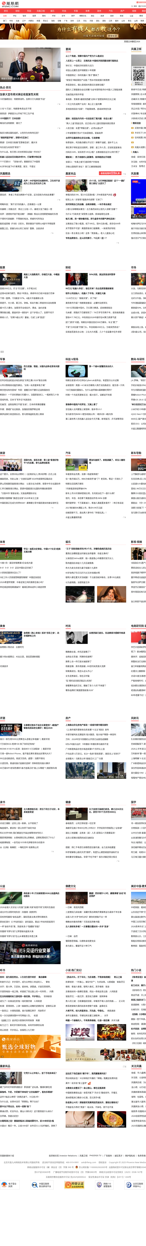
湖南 (104, 21)
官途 (107, 986)
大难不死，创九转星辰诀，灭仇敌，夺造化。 (86, 1010)
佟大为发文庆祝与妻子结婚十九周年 (82, 567)
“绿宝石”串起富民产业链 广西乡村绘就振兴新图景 (88, 80)
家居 (121, 16)
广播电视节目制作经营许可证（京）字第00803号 (75, 1172)
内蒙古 (31, 21)
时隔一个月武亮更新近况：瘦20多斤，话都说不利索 (89, 394)
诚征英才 (118, 1155)
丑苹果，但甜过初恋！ (10, 1116)
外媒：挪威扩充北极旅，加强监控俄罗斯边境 (20, 409)
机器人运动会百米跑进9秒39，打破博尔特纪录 (20, 156)
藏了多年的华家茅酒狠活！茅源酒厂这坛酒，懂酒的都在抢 (26, 1087)
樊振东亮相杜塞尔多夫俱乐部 (14, 78)
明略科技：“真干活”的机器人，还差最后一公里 (20, 204)
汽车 (111, 10)
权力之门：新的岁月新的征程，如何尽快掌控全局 (22, 1025)
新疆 (38, 21)
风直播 (135, 173)
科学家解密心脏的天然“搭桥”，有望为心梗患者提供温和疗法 (92, 852)
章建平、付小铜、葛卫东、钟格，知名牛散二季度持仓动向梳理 (28, 302)
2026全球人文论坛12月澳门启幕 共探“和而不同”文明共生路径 (27, 907)
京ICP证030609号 (42, 1172)
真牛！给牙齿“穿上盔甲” (76, 1083)
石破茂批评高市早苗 (75, 94)
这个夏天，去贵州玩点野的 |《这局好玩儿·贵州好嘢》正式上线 (28, 474)
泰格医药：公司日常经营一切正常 (81, 823)
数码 (44, 16)
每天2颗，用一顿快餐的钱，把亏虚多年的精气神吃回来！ (91, 219)
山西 (136, 21)
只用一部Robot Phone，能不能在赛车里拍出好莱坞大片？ (26, 753)
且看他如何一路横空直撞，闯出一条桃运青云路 (87, 991)
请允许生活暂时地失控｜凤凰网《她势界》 (19, 912)
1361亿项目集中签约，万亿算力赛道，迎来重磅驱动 (89, 307)
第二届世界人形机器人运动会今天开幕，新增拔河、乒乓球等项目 (94, 418)
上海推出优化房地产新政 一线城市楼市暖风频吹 (87, 724)
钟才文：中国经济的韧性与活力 (80, 65)
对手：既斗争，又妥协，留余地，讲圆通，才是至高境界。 (26, 986)
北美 (17, 21)
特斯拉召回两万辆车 (75, 483)
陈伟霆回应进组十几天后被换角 (80, 563)
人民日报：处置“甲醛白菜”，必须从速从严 (84, 128)
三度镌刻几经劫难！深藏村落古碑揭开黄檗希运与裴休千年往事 (93, 912)
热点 (2, 87)
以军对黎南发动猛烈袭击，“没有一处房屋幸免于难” (22, 385)
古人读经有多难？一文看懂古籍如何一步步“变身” (87, 926)
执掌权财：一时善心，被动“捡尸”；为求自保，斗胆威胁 (90, 981)
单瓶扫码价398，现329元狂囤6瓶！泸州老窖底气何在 (89, 195)
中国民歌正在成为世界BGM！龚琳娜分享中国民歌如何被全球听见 (29, 502)
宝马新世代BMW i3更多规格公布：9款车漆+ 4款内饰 (89, 414)
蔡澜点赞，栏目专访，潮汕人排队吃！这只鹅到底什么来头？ (27, 1111)
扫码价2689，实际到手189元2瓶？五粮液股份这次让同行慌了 (93, 152)
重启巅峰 (42, 977)
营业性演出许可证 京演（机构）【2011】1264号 (109, 1177)
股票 (34, 16)
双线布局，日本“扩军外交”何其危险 (15, 399)
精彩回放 (137, 123)
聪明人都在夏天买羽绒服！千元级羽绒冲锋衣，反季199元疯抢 (93, 577)
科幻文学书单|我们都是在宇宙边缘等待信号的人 (21, 832)
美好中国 (136, 886)
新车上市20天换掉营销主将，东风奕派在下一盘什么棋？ (91, 493)
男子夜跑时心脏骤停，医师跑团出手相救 (93, 157)
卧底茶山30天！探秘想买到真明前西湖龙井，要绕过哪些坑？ (92, 1102)
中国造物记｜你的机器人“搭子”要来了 (82, 75)
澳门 (4, 21)
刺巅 (38, 1020)
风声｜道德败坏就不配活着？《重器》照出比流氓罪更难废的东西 (29, 214)
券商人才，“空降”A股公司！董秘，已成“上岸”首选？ (23, 317)
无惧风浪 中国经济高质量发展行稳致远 (101, 60)
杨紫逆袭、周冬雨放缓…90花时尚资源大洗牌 (85, 666)
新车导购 (136, 453)
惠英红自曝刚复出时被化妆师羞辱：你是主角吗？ (88, 553)
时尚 (64, 10)
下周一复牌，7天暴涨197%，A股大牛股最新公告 (21, 298)
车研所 (141, 359)
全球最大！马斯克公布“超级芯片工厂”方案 (84, 758)
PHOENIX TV (95, 1155)
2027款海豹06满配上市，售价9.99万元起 (84, 507)
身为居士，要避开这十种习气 (79, 945)
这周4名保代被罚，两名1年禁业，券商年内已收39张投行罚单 (27, 293)
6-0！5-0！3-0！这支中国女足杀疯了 (16, 567)
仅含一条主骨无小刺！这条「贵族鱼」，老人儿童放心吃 (90, 233)
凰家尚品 (71, 173)
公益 (131, 16)
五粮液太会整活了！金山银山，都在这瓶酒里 (86, 1088)
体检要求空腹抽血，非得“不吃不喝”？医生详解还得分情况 (91, 856)
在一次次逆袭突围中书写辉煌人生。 (16, 1015)
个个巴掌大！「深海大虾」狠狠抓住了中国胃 (20, 161)
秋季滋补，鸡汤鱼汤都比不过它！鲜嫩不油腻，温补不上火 (92, 142)
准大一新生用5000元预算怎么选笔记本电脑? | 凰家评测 (25, 739)
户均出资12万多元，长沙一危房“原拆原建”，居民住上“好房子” (93, 753)
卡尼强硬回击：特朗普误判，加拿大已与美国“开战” (22, 99)
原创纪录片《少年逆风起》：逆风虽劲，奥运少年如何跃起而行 (27, 921)
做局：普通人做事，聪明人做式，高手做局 (85, 986)
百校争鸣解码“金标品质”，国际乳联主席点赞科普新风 (23, 916)
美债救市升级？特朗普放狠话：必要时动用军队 (87, 302)
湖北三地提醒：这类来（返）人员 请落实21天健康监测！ (91, 832)
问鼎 (51, 991)
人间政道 (38, 1001)
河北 (85, 21)
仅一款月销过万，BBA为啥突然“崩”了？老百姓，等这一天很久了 (94, 478)
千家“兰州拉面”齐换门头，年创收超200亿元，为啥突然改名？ (93, 327)
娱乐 (52, 10)
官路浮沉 (121, 981)
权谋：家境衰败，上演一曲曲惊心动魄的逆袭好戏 (22, 1006)
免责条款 (142, 1155)
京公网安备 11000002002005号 (93, 1167)
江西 (110, 21)
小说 (68, 970)
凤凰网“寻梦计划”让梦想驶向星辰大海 (16, 931)
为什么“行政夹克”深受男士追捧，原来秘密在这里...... (89, 214)
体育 (88, 10)
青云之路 (118, 977)
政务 (99, 10)
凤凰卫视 (41, 10)
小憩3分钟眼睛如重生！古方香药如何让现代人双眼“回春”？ (92, 209)
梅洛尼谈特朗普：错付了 (11, 123)
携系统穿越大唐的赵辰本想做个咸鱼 (82, 1006)
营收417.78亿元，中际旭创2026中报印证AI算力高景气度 (91, 317)
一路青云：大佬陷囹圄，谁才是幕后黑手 (18, 1010)
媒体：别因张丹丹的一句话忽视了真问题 (84, 118)
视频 (134, 10)
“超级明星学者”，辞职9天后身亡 (14, 137)
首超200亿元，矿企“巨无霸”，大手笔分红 (18, 288)
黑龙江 (45, 21)
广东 (65, 21)
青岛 (129, 21)
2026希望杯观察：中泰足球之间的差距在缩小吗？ (22, 582)
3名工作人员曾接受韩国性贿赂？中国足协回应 (20, 577)
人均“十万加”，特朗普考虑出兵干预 (15, 108)
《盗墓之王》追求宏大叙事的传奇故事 (17, 1020)
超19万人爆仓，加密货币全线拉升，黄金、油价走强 (23, 307)
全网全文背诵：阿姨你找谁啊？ (80, 656)
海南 (53, 21)
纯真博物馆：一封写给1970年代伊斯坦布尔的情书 (22, 842)
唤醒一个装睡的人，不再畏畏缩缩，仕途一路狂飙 (88, 1020)
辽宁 (24, 21)
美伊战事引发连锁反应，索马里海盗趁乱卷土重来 (22, 414)
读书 (63, 16)
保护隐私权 (130, 1155)
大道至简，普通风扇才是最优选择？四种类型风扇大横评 (25, 763)
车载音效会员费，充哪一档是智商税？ (83, 474)
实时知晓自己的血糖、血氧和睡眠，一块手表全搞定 (88, 204)
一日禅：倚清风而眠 (75, 907)
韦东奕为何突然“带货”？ (10, 147)
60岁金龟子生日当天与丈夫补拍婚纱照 (83, 572)
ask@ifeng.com (88, 1162)
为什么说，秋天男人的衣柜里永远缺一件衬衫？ (21, 152)
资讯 (6, 10)
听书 (2, 970)
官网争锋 (103, 996)
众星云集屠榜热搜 (74, 517)
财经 (18, 10)
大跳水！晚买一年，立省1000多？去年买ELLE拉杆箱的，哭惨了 (28, 1126)
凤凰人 (136, 152)
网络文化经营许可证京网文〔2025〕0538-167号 (120, 1172)
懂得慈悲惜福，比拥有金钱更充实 (81, 941)
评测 (53, 16)
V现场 (74, 359)
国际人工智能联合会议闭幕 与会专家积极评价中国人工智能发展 (94, 89)
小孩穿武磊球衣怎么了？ (11, 572)
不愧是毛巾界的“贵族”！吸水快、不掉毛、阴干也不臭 (89, 1107)
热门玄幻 (76, 970)
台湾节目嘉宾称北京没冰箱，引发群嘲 (83, 137)
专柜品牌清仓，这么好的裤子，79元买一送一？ (87, 238)
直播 (5, 16)
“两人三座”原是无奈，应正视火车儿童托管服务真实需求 (90, 123)
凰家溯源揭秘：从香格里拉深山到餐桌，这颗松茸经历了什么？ (28, 837)
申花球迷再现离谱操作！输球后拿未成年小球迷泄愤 (23, 587)
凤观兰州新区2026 (132, 41)
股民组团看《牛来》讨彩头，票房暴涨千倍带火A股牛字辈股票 (27, 223)
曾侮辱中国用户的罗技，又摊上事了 (82, 404)
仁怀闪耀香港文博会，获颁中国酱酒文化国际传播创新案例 (26, 488)
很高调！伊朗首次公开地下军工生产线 (17, 113)
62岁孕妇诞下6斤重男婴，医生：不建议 (17, 166)
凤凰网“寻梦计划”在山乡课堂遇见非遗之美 (18, 936)
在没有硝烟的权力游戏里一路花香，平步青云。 (21, 996)
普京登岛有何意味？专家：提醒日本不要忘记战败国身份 (25, 390)
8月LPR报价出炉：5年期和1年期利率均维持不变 (87, 744)
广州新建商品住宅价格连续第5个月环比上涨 (85, 749)
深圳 (72, 21)
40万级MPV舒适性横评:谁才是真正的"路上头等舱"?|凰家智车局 (28, 768)
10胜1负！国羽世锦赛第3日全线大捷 (16, 562)
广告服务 (108, 1155)
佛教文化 (82, 16)
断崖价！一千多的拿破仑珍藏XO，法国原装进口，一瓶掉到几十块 (29, 395)
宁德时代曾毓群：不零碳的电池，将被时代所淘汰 (22, 218)
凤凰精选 (5, 173)
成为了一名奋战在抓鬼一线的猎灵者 (16, 1001)
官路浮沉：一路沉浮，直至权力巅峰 (82, 996)
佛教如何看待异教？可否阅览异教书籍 (83, 921)
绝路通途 (111, 1010)
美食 (112, 16)
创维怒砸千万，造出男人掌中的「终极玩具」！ (87, 512)
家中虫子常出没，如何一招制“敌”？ (16, 1106)
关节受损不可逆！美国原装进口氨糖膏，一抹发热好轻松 (90, 228)
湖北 (97, 21)
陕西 (142, 21)
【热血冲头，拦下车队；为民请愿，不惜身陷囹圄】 (88, 977)
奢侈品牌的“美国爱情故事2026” (80, 690)
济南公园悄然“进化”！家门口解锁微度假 (83, 166)
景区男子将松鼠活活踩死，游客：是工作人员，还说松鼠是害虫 (94, 147)
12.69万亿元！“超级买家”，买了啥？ (82, 298)
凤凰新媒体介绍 (7, 1155)
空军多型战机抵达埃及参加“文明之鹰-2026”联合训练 (23, 380)
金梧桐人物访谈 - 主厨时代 (12, 647)
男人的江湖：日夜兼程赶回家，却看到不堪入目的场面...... (91, 1001)
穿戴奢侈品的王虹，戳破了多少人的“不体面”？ (86, 685)
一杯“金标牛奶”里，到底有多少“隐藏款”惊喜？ (20, 926)
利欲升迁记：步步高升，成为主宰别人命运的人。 (22, 981)
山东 (123, 21)
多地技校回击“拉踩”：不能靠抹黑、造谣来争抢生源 (88, 109)
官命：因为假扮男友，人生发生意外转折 (18, 977)
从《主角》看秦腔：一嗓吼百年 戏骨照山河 (19, 847)
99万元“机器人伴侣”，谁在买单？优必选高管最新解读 (89, 288)
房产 (122, 10)
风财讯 (135, 718)
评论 (14, 16)
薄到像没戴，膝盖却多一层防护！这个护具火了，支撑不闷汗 (27, 312)
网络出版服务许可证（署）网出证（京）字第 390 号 (50, 1167)
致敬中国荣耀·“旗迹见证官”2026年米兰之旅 (19, 498)
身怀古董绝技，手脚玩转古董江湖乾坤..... (84, 1015)
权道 (36, 1015)
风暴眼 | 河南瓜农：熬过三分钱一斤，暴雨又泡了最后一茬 (26, 209)
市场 (133, 267)
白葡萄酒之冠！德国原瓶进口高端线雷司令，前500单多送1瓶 (27, 1121)
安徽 (59, 21)
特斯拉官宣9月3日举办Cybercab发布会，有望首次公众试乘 (92, 380)
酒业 (92, 16)
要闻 (68, 49)
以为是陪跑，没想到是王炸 (78, 582)
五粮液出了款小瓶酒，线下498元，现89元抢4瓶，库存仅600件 (93, 223)
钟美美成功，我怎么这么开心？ (80, 671)
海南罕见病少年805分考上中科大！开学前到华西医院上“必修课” (94, 828)
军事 (76, 10)
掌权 (48, 981)
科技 (29, 10)
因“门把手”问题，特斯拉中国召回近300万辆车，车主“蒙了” (92, 322)
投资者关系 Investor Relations (63, 1155)
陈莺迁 (142, 166)
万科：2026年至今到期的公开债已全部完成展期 (87, 739)
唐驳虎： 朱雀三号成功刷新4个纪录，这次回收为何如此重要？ (28, 194)
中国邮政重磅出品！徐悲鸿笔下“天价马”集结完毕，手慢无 (91, 1093)
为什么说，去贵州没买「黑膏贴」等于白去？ (20, 1101)
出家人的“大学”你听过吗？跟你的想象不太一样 (86, 916)
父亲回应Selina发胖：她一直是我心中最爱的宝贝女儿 (89, 558)
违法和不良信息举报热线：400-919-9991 (60, 1162)
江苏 (78, 21)
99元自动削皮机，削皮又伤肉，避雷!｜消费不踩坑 (22, 758)
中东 (11, 21)
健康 (68, 802)
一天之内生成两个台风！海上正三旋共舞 (84, 104)
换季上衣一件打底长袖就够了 (79, 661)
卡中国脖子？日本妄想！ (11, 118)
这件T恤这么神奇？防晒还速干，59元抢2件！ (20, 1097)
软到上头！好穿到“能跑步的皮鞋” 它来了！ (85, 199)
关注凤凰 (136, 1066)
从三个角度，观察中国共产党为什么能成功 (85, 56)
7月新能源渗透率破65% (76, 488)
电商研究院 (137, 626)
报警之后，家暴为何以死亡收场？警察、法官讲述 (22, 228)
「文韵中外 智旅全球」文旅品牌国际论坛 (18, 493)
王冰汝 (134, 166)
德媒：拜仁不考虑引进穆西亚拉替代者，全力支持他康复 (90, 847)
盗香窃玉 (103, 1006)
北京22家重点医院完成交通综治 (80, 837)
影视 (133, 542)
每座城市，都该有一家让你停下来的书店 (18, 828)
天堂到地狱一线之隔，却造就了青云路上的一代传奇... (24, 991)
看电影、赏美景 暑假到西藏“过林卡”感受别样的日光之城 (91, 99)
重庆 (116, 21)
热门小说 (136, 970)
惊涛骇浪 (48, 996)
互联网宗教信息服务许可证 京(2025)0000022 (66, 1177)
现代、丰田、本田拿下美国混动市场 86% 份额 (86, 498)
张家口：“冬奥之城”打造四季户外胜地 (82, 161)
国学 (73, 16)
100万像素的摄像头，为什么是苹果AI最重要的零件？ (89, 390)
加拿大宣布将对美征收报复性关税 (19, 94)
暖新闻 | (69, 157)
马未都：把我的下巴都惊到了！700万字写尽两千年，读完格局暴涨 (95, 312)
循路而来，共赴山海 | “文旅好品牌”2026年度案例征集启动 (26, 478)
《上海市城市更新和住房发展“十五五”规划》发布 (87, 729)
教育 (141, 16)
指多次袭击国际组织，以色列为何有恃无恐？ (20, 132)
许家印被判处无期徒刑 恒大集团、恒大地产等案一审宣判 (91, 734)
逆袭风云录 (51, 1006)
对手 (106, 1015)
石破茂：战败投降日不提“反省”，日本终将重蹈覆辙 (22, 404)
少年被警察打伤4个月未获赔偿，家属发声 (84, 133)
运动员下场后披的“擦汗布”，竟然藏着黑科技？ (87, 1073)
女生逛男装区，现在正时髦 (78, 676)
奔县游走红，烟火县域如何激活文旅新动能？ (86, 84)
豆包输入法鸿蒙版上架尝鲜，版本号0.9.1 (84, 409)
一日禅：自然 (72, 936)
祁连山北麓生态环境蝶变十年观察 (81, 70)
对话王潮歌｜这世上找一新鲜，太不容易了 (19, 823)
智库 (24, 16)
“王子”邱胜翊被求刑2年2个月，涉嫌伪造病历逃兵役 (88, 548)
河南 (91, 21)
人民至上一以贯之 (74, 60)
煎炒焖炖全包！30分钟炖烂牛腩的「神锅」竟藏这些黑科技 (91, 1078)
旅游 (102, 16)
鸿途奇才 (42, 1010)
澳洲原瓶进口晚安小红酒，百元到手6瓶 (83, 1097)
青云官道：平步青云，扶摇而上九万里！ (18, 1030)
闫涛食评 (4, 666)
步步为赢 (115, 1020)
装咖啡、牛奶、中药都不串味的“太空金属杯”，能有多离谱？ (27, 1092)
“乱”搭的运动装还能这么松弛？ (79, 680)
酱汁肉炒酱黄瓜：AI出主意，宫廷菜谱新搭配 (20, 656)
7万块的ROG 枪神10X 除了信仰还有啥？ (18, 744)
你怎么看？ (108, 118)
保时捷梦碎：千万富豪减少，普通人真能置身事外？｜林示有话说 (94, 502)
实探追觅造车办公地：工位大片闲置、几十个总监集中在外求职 (93, 331)
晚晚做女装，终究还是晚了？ (79, 651)
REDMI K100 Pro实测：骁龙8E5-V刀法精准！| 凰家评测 (25, 748)
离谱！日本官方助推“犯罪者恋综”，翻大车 (18, 142)
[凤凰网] (10, 7)
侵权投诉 (103, 1162)
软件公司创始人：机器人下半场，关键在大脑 (86, 293)
